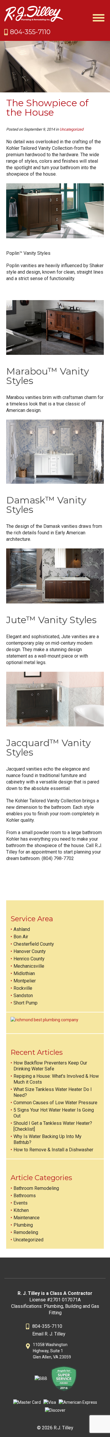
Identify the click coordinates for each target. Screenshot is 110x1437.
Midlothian (24, 973)
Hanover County (29, 951)
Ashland (21, 929)
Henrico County (29, 959)
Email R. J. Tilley (48, 1334)
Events (20, 1203)
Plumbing (23, 1225)
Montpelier (24, 981)
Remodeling (25, 1232)
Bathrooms (24, 1195)
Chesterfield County (33, 944)
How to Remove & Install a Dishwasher (53, 1149)
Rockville (22, 988)
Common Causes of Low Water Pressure (55, 1102)
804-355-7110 (30, 32)
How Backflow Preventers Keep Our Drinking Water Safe (50, 1066)
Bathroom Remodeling (36, 1188)
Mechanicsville (28, 966)
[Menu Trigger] (99, 17)
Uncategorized (71, 129)
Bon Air (20, 936)
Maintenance (26, 1217)
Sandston (23, 995)
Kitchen (21, 1210)
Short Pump (25, 1003)
